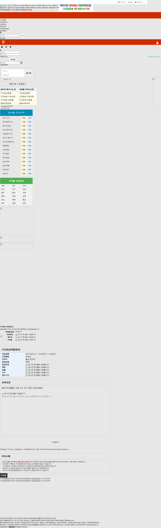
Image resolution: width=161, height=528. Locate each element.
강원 (24, 193)
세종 (13, 203)
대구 (13, 189)
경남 (13, 196)
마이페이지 (4, 22)
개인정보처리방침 (6, 518)
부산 (2, 189)
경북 (2, 196)
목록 (4, 475)
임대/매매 (3, 31)
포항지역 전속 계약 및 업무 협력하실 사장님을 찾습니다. (25, 481)
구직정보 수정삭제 (8, 96)
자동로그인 (7, 79)
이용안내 (3, 24)
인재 (29, 118)
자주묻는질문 (4, 29)
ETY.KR (2, 38)
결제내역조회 (6, 103)
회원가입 (140, 2)
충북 (13, 200)
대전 (24, 189)
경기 (13, 186)
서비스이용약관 (17, 518)
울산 (13, 193)
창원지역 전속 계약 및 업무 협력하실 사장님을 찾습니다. (25, 479)
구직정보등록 (6, 93)
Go (22, 35)
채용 (23, 118)
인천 (24, 186)
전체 (24, 203)
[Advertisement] (18, 288)
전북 (24, 196)
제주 (2, 203)
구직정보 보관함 (7, 100)
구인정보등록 (24, 93)
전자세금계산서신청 (49, 518)
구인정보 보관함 (25, 100)
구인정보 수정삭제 (26, 96)
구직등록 (3, 20)
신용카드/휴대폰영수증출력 (32, 518)
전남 (2, 200)
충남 (24, 200)
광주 (2, 193)
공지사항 (3, 26)
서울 (2, 186)
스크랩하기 (55, 442)
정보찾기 (158, 56)
